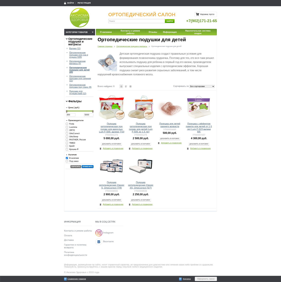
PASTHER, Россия (77, 140)
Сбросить (75, 166)
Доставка (69, 240)
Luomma (73, 127)
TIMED (72, 143)
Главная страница (105, 46)
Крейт (72, 146)
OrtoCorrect (74, 133)
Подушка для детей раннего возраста (169, 125)
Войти (70, 3)
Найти (170, 21)
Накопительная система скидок (197, 32)
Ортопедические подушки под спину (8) (80, 86)
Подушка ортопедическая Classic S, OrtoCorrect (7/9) (111, 185)
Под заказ (74, 161)
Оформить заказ (205, 279)
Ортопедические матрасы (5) (77, 62)
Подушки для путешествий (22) (77, 92)
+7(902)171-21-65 (201, 21)
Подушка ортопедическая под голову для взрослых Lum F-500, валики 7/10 (111, 127)
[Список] (130, 86)
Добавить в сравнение (113, 148)
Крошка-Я (73, 149)
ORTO (72, 130)
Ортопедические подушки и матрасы (131, 46)
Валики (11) (74, 48)
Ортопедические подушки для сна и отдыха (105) (78, 55)
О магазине (106, 32)
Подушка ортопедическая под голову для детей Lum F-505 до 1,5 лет (141, 127)
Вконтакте (108, 241)
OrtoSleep (73, 136)
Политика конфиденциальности (75, 253)
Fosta (71, 124)
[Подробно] (126, 86)
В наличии (74, 158)
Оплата (68, 235)
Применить (87, 166)
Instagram (108, 232)
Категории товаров (77, 32)
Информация (170, 32)
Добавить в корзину (111, 144)
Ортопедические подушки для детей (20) (79, 70)
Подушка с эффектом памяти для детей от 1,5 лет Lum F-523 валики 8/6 (199, 127)
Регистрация (84, 3)
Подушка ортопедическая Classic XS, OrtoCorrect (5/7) (140, 185)
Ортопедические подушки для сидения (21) (80, 78)
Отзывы (153, 32)
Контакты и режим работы (130, 32)
